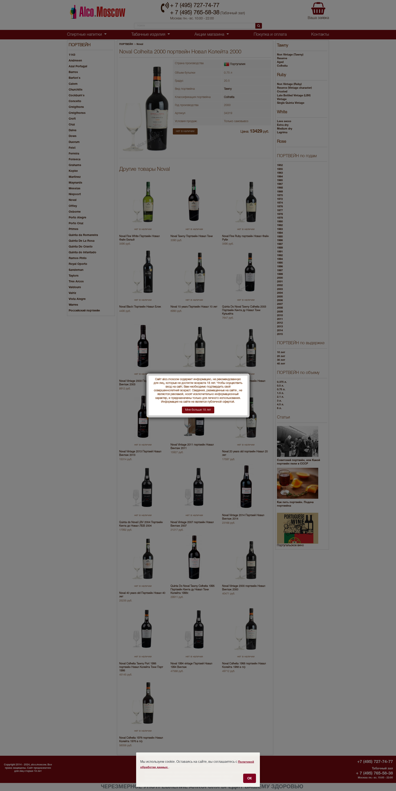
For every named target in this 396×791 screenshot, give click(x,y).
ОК (249, 778)
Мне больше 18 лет (198, 410)
